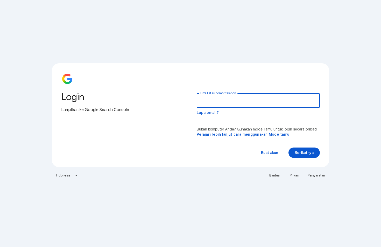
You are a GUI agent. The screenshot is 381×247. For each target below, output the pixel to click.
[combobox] (67, 175)
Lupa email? (208, 112)
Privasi (294, 175)
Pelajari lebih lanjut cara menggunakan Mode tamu (243, 134)
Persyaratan (316, 175)
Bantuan (275, 175)
